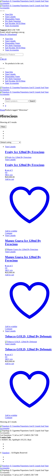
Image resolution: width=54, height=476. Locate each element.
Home (2, 110)
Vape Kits (9, 14)
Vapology (6, 453)
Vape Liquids (10, 17)
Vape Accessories (12, 26)
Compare (8, 233)
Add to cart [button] (9, 179)
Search (7, 99)
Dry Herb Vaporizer (13, 21)
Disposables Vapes (12, 19)
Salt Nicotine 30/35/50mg (15, 23)
